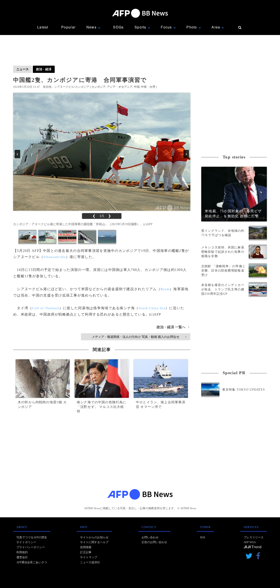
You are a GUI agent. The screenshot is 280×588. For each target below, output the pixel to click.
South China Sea (152, 308)
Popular (68, 27)
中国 (137, 86)
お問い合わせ (150, 537)
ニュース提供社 (90, 562)
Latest (42, 27)
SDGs (118, 27)
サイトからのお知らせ (94, 537)
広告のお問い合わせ (154, 542)
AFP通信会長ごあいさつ (31, 562)
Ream (165, 289)
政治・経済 (43, 69)
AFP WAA (250, 542)
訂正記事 (85, 552)
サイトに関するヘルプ (94, 542)
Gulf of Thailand (45, 308)
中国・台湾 (148, 86)
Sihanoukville (54, 257)
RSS (202, 537)
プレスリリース (254, 537)
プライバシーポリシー (30, 547)
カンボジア (98, 86)
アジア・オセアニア (120, 86)
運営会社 (22, 557)
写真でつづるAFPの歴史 (31, 537)
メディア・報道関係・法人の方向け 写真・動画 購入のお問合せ (139, 337)
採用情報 (85, 547)
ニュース (22, 69)
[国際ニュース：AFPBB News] (140, 13)
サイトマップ (88, 557)
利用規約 (22, 552)
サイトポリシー (26, 542)
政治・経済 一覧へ (173, 327)
